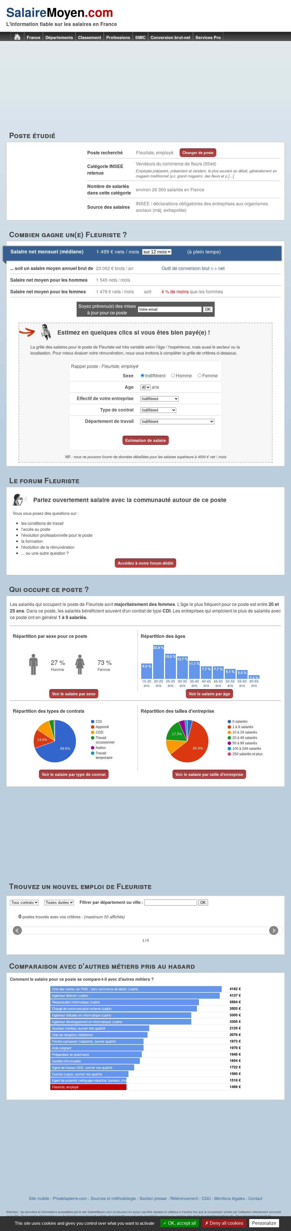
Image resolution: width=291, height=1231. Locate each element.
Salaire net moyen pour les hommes (49, 279)
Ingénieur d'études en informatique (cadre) (81, 1015)
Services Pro (208, 37)
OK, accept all (181, 1223)
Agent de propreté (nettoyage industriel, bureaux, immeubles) (95, 1080)
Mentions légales (229, 1198)
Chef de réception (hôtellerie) (72, 1035)
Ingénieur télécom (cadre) (70, 995)
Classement (89, 37)
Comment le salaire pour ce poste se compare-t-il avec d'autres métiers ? (82, 979)
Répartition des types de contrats (48, 711)
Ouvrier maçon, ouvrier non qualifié (77, 1074)
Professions (118, 37)
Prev (17, 930)
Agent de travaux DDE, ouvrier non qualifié (82, 1067)
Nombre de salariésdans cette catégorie (109, 189)
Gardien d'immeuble (66, 1061)
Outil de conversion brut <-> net (193, 268)
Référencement (184, 1198)
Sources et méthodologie (113, 1198)
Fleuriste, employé (65, 1087)
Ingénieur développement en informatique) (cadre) (87, 1021)
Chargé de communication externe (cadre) (82, 1008)
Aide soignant (61, 1048)
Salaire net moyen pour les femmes (48, 291)
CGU (206, 1198)
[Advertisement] (145, 87)
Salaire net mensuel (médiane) (47, 251)
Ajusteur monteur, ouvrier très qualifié (78, 1028)
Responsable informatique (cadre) (76, 1002)
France (33, 37)
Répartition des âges (163, 636)
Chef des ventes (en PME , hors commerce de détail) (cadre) (95, 989)
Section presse (153, 1198)
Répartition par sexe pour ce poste (50, 636)
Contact (255, 1198)
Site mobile (39, 1198)
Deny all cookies (226, 1223)
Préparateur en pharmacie (70, 1054)
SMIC (140, 37)
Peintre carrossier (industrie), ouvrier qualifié (84, 1041)
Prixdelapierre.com (70, 1198)
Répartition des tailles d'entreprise (177, 711)
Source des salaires (108, 207)
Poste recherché (105, 152)
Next (273, 930)
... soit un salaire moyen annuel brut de (51, 268)
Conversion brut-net (170, 37)
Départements (59, 37)
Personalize (264, 1223)
